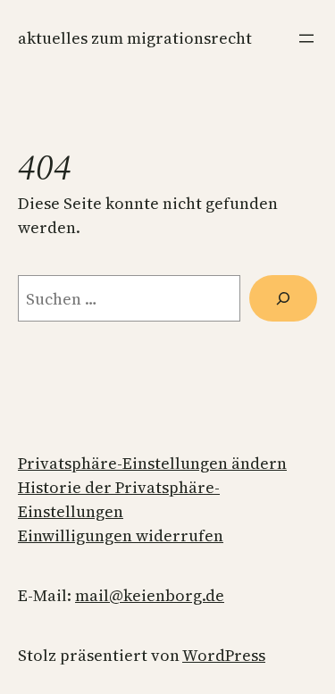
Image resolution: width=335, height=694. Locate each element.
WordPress (223, 655)
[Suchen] (283, 298)
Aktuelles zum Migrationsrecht (135, 38)
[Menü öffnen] (306, 38)
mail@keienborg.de (149, 595)
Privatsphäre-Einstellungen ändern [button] (152, 463)
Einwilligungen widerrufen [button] (120, 535)
